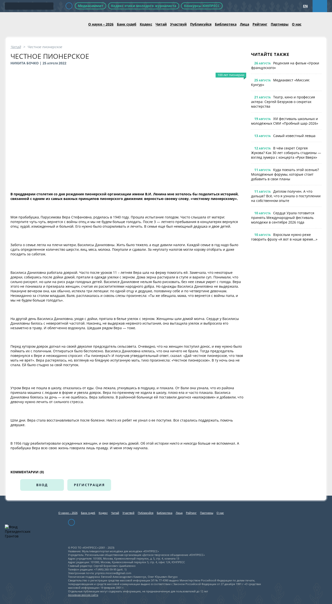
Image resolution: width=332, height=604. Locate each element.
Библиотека (225, 24)
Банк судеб (126, 24)
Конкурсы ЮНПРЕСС (202, 5)
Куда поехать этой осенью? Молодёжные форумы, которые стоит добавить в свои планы (285, 174)
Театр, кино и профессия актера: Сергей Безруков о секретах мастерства (283, 102)
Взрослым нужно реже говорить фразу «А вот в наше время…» (284, 237)
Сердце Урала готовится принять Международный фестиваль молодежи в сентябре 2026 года (282, 217)
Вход (42, 485)
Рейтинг (260, 24)
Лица (244, 24)
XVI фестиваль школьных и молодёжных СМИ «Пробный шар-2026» (284, 121)
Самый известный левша (294, 135)
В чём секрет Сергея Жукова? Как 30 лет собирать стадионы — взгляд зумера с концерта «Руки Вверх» (286, 153)
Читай (161, 24)
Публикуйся (200, 24)
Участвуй (178, 24)
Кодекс (146, 24)
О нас (296, 24)
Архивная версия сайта (83, 595)
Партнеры (279, 24)
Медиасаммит (90, 5)
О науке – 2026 (101, 24)
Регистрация (89, 485)
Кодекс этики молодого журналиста (143, 5)
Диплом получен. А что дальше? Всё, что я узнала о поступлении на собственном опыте (286, 196)
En (305, 6)
